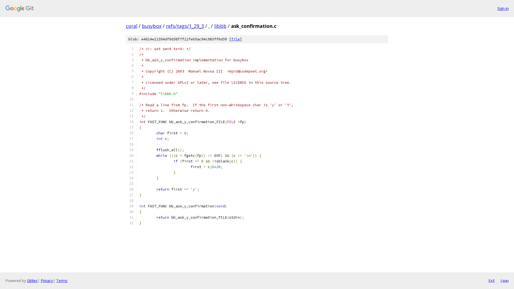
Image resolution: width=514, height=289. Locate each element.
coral (131, 26)
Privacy (47, 280)
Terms (61, 280)
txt (491, 280)
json (504, 280)
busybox (151, 26)
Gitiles (32, 280)
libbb (220, 26)
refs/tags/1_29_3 (185, 26)
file (235, 39)
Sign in (503, 8)
